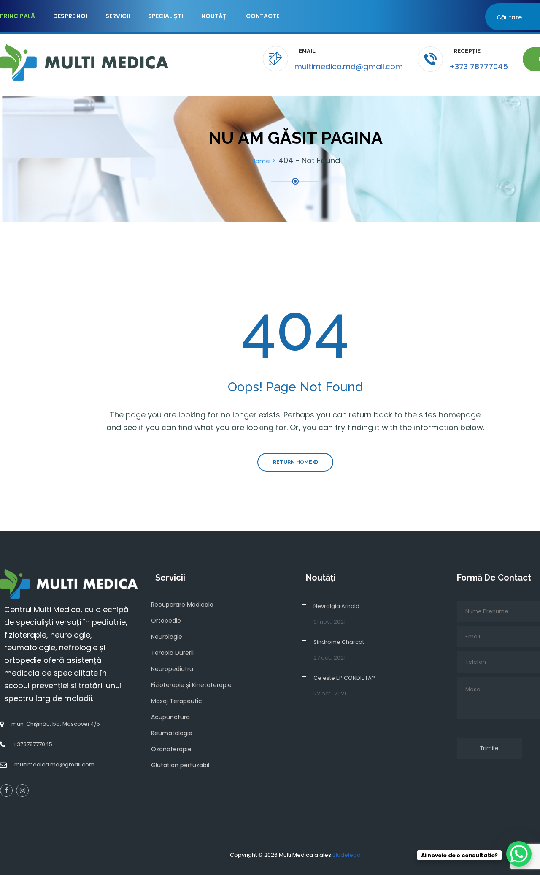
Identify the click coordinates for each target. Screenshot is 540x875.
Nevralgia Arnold (336, 606)
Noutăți (214, 16)
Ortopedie (166, 620)
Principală (17, 16)
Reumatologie (171, 733)
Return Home (293, 462)
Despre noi (70, 16)
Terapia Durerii (172, 653)
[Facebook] (6, 790)
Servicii (117, 16)
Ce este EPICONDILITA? (344, 678)
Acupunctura (170, 717)
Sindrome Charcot (338, 642)
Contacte (262, 16)
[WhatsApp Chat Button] (519, 854)
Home (260, 160)
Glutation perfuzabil (180, 765)
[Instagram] (22, 790)
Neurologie (166, 636)
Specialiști (165, 16)
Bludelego (346, 855)
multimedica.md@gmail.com (348, 66)
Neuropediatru (172, 669)
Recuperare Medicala (182, 604)
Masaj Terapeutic (176, 701)
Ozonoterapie (171, 749)
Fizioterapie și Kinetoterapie (191, 685)
